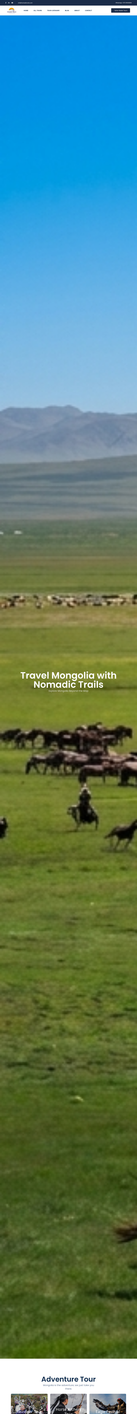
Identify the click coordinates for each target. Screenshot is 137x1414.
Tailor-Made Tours (120, 10)
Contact (88, 10)
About (77, 10)
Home (26, 10)
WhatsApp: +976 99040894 (124, 3)
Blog (67, 10)
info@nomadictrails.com (25, 3)
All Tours (38, 10)
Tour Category (53, 10)
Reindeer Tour (29, 1411)
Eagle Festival (108, 1411)
